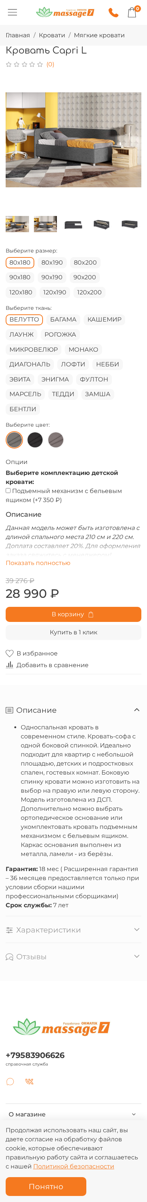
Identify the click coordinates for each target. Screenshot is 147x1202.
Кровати (52, 35)
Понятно (46, 1186)
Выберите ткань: (29, 308)
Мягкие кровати (99, 35)
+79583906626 (35, 1055)
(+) (64, 495)
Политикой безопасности (73, 1166)
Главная (18, 35)
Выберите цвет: (28, 425)
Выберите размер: (31, 251)
